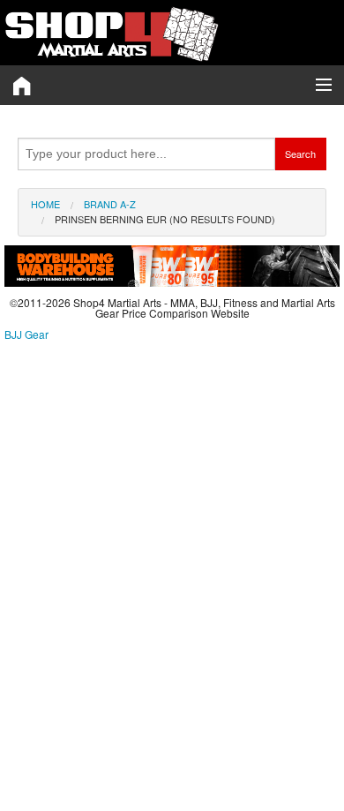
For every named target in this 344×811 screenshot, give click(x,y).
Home (45, 204)
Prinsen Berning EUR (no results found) (165, 219)
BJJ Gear (26, 334)
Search (300, 153)
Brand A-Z (110, 204)
